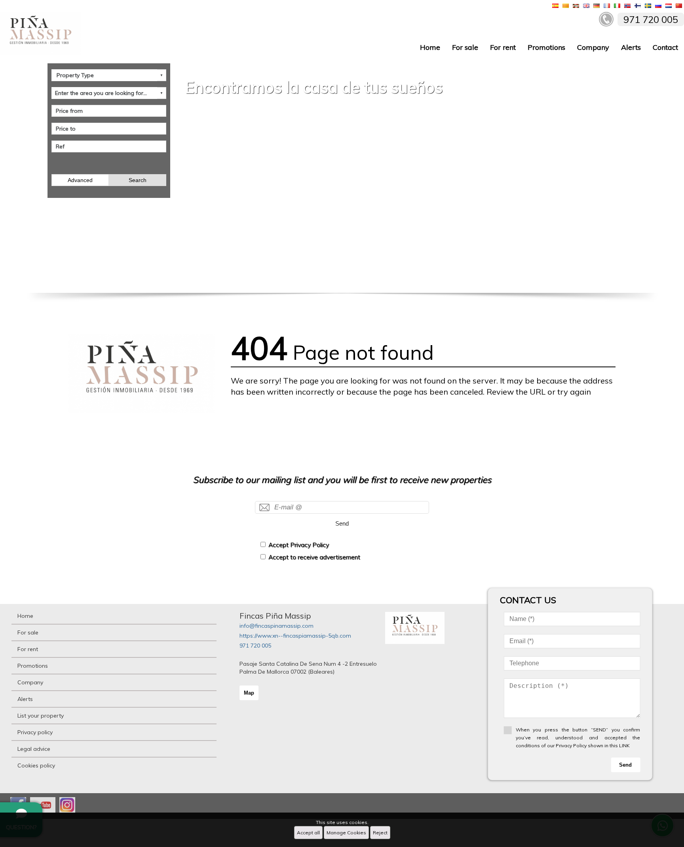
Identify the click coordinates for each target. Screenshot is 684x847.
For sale (465, 47)
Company (593, 47)
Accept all (308, 833)
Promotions (546, 47)
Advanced (80, 180)
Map (249, 693)
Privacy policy (35, 732)
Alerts (631, 47)
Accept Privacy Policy (298, 545)
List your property (40, 715)
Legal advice (33, 748)
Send (342, 523)
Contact (665, 47)
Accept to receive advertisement (314, 557)
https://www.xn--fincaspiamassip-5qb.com (295, 635)
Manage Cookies (346, 833)
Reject (380, 833)
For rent (503, 47)
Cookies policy (36, 765)
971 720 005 (255, 645)
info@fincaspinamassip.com (276, 625)
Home (430, 47)
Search (137, 180)
